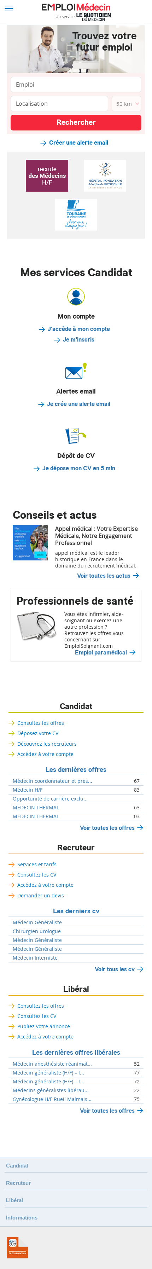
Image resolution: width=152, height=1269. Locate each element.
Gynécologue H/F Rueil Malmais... (52, 1099)
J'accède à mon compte (79, 329)
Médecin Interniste (35, 958)
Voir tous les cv (115, 969)
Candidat (76, 706)
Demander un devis (40, 895)
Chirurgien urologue (37, 931)
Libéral (76, 989)
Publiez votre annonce (43, 1026)
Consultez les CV (36, 874)
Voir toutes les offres (107, 828)
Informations (21, 1218)
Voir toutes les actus (103, 576)
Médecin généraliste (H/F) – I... (48, 1073)
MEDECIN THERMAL (36, 807)
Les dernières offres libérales (76, 1052)
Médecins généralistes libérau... (51, 1090)
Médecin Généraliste (37, 922)
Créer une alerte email (78, 142)
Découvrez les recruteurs (47, 743)
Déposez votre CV (37, 733)
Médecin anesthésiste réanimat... (52, 1064)
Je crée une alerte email (78, 404)
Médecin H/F (27, 790)
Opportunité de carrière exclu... (50, 799)
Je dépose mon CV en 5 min (78, 468)
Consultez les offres (40, 723)
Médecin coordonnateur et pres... (52, 781)
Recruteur (76, 847)
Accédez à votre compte (45, 754)
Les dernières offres (76, 769)
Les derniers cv (76, 911)
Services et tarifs (37, 864)
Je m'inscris (78, 339)
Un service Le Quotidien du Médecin (83, 17)
